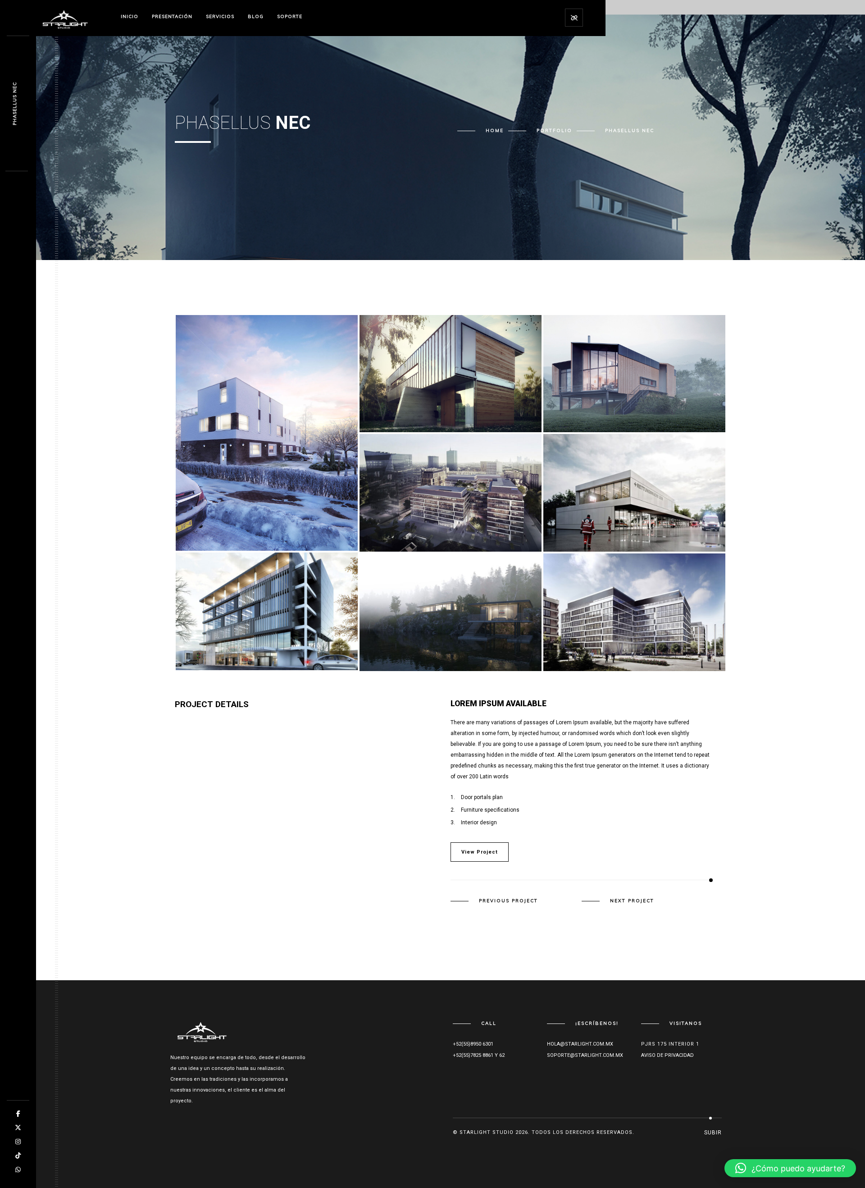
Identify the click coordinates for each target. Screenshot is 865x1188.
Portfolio (554, 130)
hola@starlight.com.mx (580, 1044)
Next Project (632, 901)
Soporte (289, 16)
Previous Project (508, 901)
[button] (790, 1168)
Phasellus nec (15, 103)
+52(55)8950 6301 (473, 1044)
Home (495, 130)
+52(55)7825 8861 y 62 (479, 1055)
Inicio (129, 16)
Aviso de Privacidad (667, 1055)
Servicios (220, 16)
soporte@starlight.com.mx (585, 1055)
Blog (256, 16)
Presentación (172, 16)
